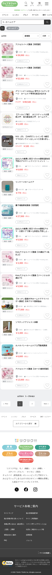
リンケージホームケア (24, 182)
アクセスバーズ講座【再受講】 (28, 44)
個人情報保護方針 (32, 513)
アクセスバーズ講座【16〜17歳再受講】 (32, 369)
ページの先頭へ (44, 552)
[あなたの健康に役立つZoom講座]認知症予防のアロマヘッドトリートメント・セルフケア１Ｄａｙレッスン (32, 160)
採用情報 (29, 535)
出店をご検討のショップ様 (35, 529)
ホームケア (12, 28)
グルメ (24, 416)
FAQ (5, 540)
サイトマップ (8, 513)
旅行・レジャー (45, 416)
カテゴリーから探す (26, 424)
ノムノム (29, 540)
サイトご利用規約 (32, 519)
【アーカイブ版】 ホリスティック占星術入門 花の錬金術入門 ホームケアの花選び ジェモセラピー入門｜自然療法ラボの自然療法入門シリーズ (32, 116)
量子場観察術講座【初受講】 (27, 205)
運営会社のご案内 (10, 535)
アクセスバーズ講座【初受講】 (28, 68)
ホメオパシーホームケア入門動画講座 (31, 346)
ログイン (23, 10)
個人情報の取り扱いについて (13, 519)
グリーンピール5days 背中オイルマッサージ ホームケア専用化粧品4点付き (32, 92)
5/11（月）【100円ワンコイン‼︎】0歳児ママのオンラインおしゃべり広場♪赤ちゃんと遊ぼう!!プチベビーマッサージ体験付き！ (32, 138)
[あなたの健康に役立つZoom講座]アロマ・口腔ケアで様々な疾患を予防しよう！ (31, 230)
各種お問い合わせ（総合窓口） (14, 524)
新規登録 (17, 10)
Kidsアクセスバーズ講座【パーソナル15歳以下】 (32, 276)
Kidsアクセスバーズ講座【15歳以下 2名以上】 (32, 253)
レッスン (14, 416)
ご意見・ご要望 (9, 529)
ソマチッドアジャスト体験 (26, 322)
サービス (33, 416)
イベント (4, 416)
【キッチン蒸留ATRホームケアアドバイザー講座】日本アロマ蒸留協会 (32, 300)
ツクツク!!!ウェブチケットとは (36, 524)
